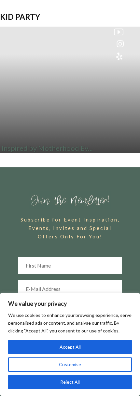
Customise (70, 364)
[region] (70, 344)
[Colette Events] (70, 15)
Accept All (70, 347)
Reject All (70, 382)
